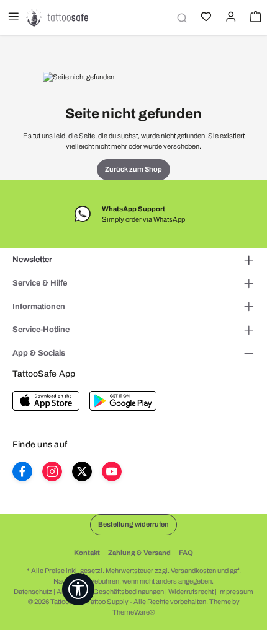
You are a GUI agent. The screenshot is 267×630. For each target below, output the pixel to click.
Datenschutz (33, 591)
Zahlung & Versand (139, 552)
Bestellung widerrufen (133, 524)
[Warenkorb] (254, 17)
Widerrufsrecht (191, 591)
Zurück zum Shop (133, 169)
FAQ (186, 552)
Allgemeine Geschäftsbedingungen (110, 591)
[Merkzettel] (204, 17)
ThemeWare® (133, 612)
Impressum (235, 591)
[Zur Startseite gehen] (57, 17)
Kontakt (87, 552)
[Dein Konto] (229, 17)
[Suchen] (180, 17)
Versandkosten (193, 570)
